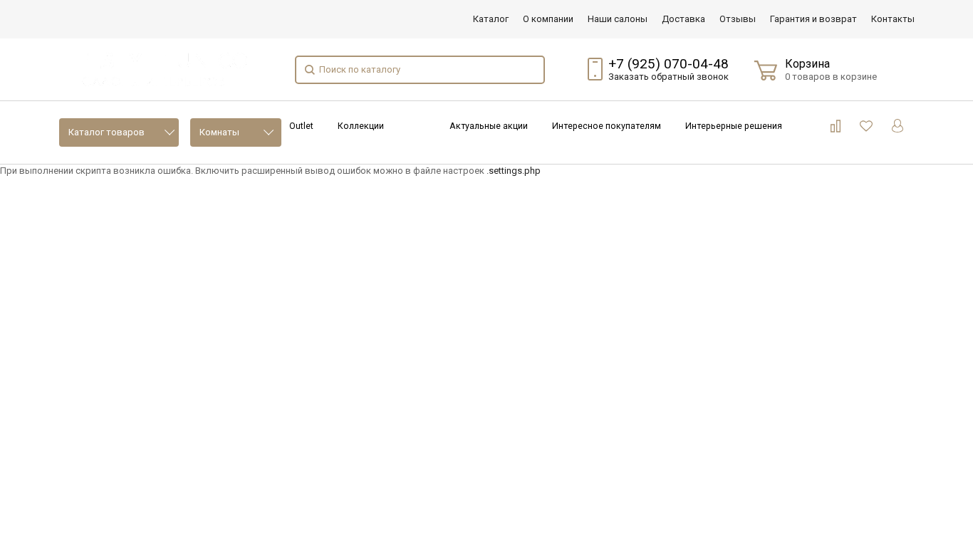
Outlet (301, 125)
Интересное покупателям (606, 125)
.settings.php (513, 170)
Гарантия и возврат (813, 19)
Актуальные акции (488, 125)
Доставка (683, 19)
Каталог (491, 19)
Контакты (893, 19)
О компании (548, 19)
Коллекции (361, 125)
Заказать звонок (668, 76)
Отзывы (737, 19)
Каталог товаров (106, 132)
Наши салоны (617, 19)
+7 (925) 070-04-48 (668, 64)
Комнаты (219, 132)
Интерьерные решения (733, 125)
